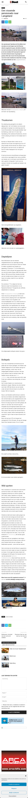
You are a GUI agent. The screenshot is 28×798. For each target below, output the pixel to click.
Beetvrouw (13, 656)
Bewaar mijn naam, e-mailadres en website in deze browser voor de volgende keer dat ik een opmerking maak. (13, 706)
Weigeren (14, 788)
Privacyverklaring (12, 796)
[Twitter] (6, 21)
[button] (26, 776)
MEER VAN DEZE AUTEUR (8, 645)
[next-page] (5, 670)
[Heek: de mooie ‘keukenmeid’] (5, 650)
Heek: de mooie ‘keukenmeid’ (18, 649)
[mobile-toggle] (2, 2)
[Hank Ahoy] (5, 665)
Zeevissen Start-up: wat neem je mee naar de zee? (21, 636)
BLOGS (7, 5)
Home (2, 5)
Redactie (6, 18)
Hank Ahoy (13, 663)
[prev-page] (2, 670)
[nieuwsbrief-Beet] (12, 723)
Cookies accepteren (14, 784)
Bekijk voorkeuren (14, 792)
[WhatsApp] (9, 21)
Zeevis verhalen (9, 616)
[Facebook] (2, 21)
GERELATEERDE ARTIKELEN (8, 642)
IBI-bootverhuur (11, 534)
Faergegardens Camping (17, 109)
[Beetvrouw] (5, 657)
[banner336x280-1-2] (14, 771)
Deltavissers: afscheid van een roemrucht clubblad (6, 636)
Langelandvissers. (21, 59)
